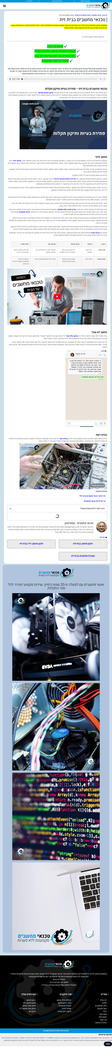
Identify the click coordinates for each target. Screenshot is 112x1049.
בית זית (102, 537)
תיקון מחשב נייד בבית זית (31, 543)
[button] (4, 6)
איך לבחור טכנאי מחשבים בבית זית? (92, 496)
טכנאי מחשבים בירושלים (82, 15)
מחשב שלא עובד (72, 336)
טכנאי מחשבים (96, 15)
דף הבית (104, 15)
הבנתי (108, 1044)
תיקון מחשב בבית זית (83, 543)
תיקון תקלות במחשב (45, 92)
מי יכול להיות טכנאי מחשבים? (94, 501)
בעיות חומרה (95, 232)
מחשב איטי (17, 160)
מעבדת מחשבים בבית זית (83, 556)
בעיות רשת (63, 438)
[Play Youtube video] (57, 296)
